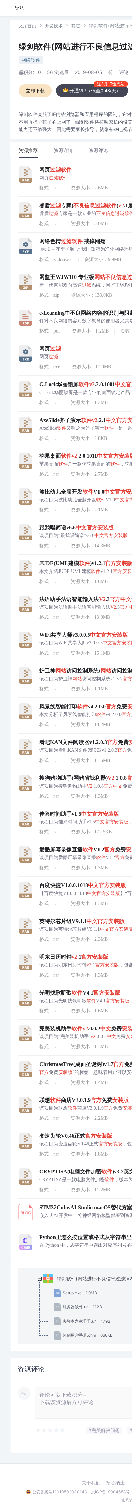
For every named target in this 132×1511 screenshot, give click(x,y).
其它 (75, 25)
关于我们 (91, 1482)
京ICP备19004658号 (110, 1491)
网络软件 (30, 60)
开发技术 (54, 25)
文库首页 (27, 25)
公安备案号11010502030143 (59, 1491)
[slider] (50, 1430)
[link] (27, 25)
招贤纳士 (115, 1482)
